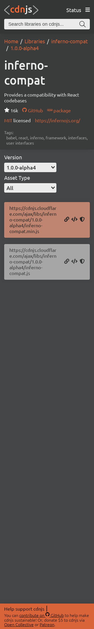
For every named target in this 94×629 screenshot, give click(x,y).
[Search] (82, 24)
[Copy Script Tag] (74, 220)
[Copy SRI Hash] (82, 220)
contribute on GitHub (41, 615)
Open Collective (19, 624)
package (61, 110)
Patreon (47, 624)
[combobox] (30, 167)
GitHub (35, 110)
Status (73, 10)
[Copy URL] (66, 220)
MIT (8, 120)
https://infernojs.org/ (57, 120)
